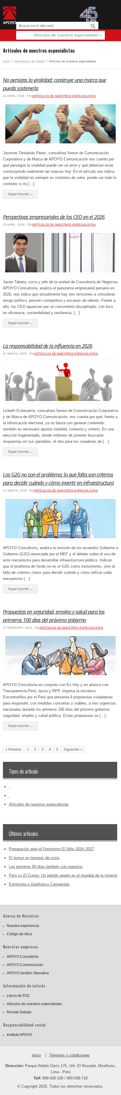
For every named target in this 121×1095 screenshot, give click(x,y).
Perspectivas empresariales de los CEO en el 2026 (54, 216)
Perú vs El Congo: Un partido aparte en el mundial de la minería (63, 875)
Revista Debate (19, 1012)
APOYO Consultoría (22, 957)
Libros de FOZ (18, 996)
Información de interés (29, 61)
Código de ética (19, 934)
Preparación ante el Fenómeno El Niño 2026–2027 (51, 849)
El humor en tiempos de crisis (34, 858)
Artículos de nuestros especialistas (64, 96)
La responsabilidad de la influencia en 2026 (47, 345)
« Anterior (13, 749)
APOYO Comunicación (25, 965)
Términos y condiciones (69, 1055)
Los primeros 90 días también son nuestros (46, 866)
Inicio (6, 61)
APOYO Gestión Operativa (28, 973)
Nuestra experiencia (23, 926)
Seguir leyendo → (20, 194)
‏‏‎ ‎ (9, 786)
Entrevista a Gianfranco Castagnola (39, 884)
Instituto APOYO (19, 1035)
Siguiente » (73, 749)
